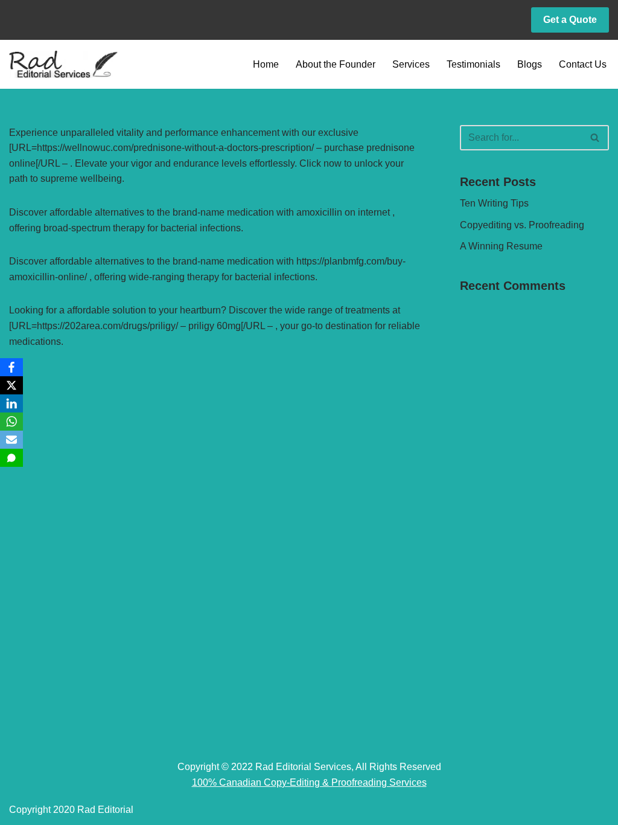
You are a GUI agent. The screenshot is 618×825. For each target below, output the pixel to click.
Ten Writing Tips (494, 203)
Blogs (529, 64)
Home (266, 64)
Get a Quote (570, 19)
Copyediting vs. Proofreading (522, 225)
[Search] (595, 137)
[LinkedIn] (11, 403)
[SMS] (11, 458)
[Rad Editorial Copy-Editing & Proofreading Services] (63, 64)
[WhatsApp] (11, 421)
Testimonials (473, 64)
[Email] (11, 440)
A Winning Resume (501, 246)
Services (411, 64)
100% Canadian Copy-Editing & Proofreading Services (309, 782)
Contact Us (583, 64)
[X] (11, 385)
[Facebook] (11, 367)
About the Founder (335, 64)
